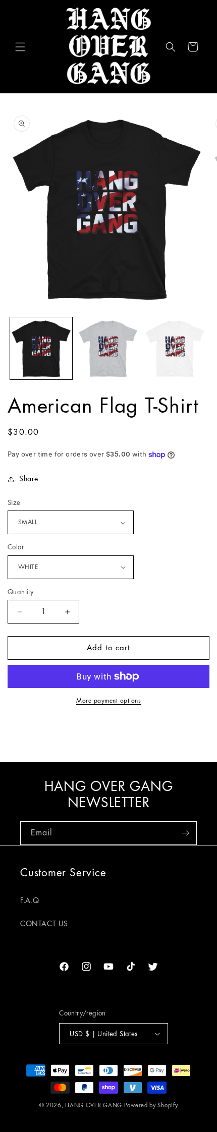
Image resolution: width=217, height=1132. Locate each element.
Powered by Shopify (151, 1105)
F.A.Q (29, 900)
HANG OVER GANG (93, 1105)
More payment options (108, 701)
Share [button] (28, 478)
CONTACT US (44, 923)
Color (16, 547)
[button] (20, 47)
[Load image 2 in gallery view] (108, 348)
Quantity (20, 592)
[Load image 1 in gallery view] (41, 348)
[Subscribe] (185, 833)
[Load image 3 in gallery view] (175, 348)
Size (14, 502)
